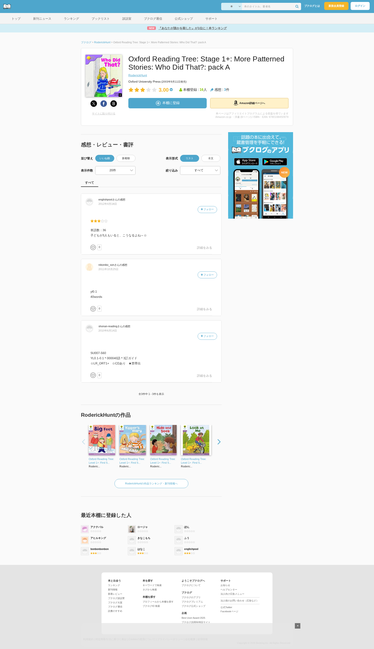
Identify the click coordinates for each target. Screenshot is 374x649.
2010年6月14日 (107, 330)
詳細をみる (204, 247)
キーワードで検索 (152, 585)
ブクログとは (312, 5)
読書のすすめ (115, 611)
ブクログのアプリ (191, 597)
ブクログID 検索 (151, 606)
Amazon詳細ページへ (252, 103)
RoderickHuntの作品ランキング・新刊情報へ (151, 483)
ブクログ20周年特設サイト (196, 622)
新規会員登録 (336, 5)
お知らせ (225, 585)
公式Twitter (226, 607)
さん (108, 199)
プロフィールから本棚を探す (158, 601)
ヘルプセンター (229, 589)
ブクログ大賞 (115, 602)
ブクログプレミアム (192, 601)
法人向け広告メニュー (232, 594)
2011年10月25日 (108, 269)
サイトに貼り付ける (103, 113)
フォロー (208, 209)
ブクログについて (191, 585)
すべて (89, 182)
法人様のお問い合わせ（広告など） (240, 600)
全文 (210, 158)
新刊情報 (113, 589)
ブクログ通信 (115, 606)
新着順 (126, 158)
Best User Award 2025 (193, 618)
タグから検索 (150, 589)
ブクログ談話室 (116, 598)
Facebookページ (229, 611)
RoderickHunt (137, 75)
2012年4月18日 (107, 203)
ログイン (360, 5)
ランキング (114, 585)
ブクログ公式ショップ (193, 606)
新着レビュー (115, 594)
